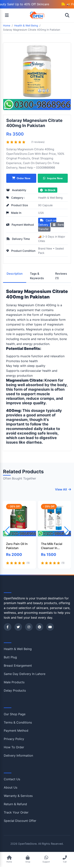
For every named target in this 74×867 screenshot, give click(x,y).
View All (61, 489)
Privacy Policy (14, 739)
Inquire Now (55, 178)
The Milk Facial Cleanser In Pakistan (51, 546)
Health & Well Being (50, 197)
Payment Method (16, 730)
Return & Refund (15, 804)
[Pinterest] (39, 627)
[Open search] (67, 15)
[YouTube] (50, 627)
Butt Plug (10, 657)
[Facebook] (7, 627)
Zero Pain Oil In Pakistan (17, 546)
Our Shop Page (14, 714)
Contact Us (12, 779)
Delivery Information (18, 755)
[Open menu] (7, 15)
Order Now (23, 178)
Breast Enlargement (18, 665)
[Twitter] (18, 627)
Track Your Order (16, 812)
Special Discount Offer (20, 821)
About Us (10, 787)
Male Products (14, 682)
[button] (66, 530)
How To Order (14, 747)
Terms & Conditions (18, 722)
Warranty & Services (18, 796)
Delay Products (15, 690)
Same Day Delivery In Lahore (24, 674)
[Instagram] (29, 627)
